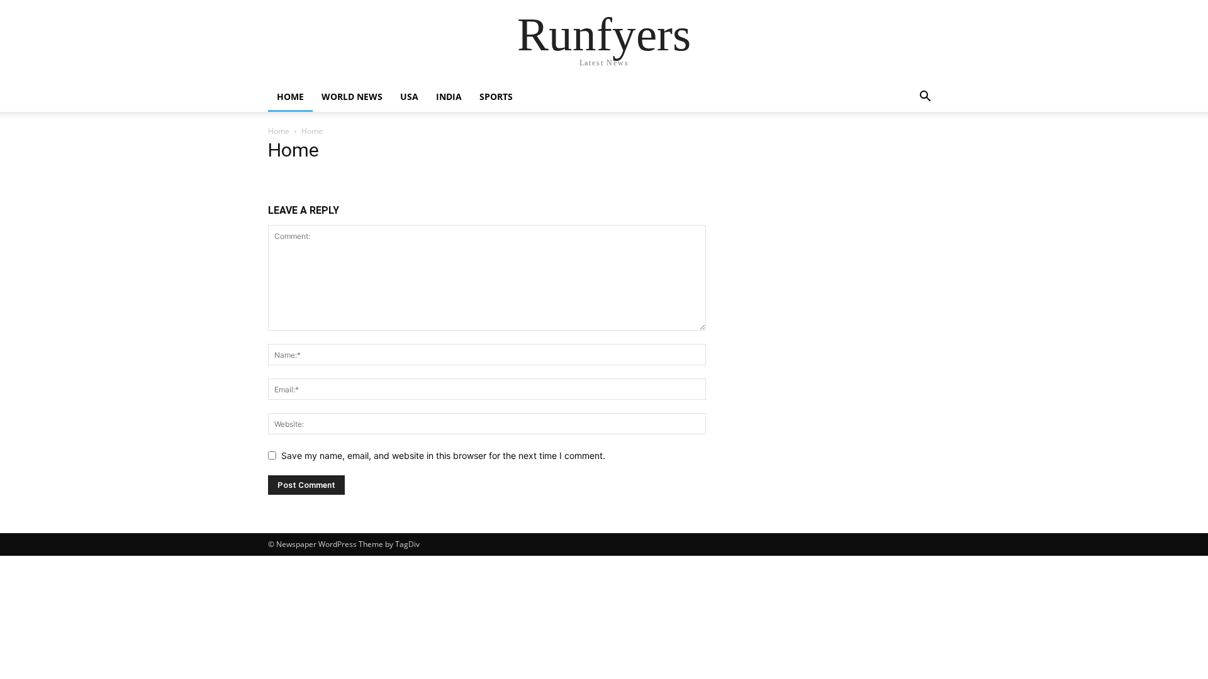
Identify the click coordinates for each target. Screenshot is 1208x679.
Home (290, 96)
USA (409, 96)
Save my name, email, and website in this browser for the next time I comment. (443, 455)
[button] (925, 98)
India (449, 96)
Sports (496, 96)
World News (352, 96)
